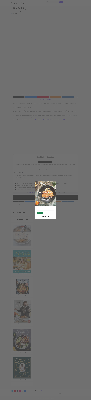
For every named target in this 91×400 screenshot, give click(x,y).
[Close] (54, 182)
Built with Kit (45, 217)
